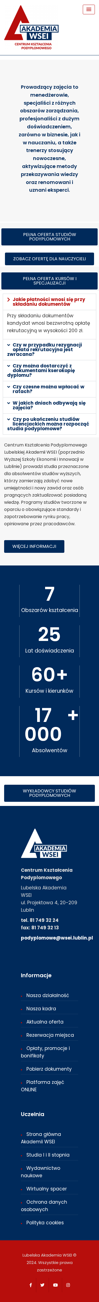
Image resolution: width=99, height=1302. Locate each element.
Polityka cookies (45, 1222)
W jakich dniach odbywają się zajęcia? (49, 405)
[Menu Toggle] (89, 9)
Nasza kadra (41, 1008)
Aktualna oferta (45, 1022)
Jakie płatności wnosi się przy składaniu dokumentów (49, 301)
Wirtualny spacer (46, 1188)
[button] (49, 302)
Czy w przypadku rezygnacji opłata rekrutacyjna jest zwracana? (44, 350)
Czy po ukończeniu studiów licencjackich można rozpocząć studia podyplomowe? (48, 424)
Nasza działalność (47, 995)
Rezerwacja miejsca (50, 1035)
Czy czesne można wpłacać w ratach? (48, 389)
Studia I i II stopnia (48, 1155)
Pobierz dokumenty (49, 1069)
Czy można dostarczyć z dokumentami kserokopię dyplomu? (41, 370)
